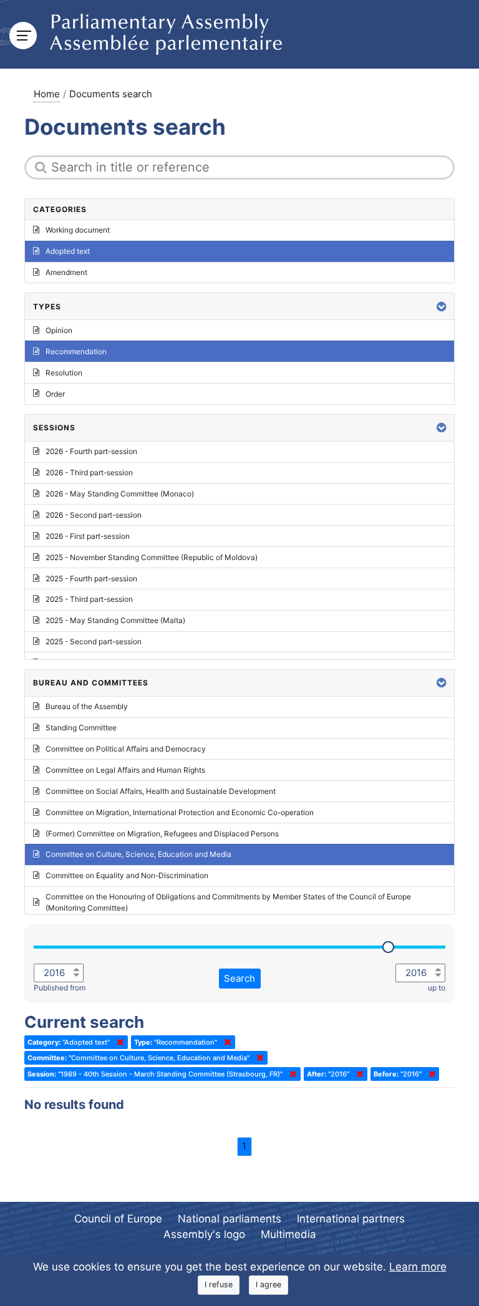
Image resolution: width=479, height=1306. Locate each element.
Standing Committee (81, 727)
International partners (351, 1218)
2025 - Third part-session (89, 599)
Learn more (418, 1266)
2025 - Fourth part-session (91, 578)
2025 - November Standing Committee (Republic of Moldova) (152, 557)
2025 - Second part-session (94, 641)
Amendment (66, 272)
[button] (442, 306)
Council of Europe (118, 1218)
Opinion (59, 330)
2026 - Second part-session (94, 515)
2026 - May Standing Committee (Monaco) (120, 493)
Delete (118, 1042)
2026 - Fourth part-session (91, 451)
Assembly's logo (204, 1234)
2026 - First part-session (88, 536)
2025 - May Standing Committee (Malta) (115, 620)
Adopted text (68, 251)
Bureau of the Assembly (87, 706)
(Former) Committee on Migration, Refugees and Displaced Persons (162, 833)
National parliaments (229, 1218)
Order (55, 394)
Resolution (64, 372)
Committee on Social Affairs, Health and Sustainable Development (161, 791)
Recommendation (76, 351)
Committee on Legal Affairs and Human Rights (125, 770)
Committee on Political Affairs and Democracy (126, 748)
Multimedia (288, 1234)
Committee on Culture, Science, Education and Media (138, 854)
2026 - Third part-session (89, 472)
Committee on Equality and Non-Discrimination (127, 875)
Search (239, 978)
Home (47, 94)
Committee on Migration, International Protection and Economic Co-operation (180, 812)
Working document (78, 230)
